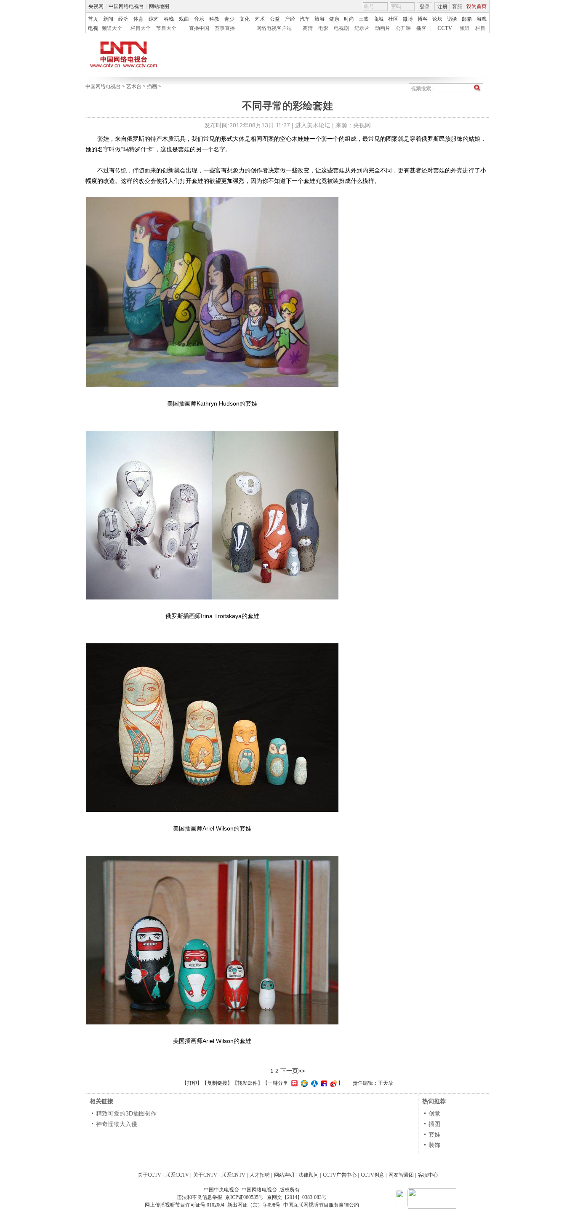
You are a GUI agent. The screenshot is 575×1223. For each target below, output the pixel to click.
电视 (93, 28)
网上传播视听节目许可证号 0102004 (184, 1205)
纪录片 (362, 28)
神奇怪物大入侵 (116, 1124)
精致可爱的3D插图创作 (126, 1113)
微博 (408, 19)
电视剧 (341, 28)
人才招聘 (260, 1175)
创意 (434, 1113)
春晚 (169, 19)
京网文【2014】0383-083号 (297, 1197)
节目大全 (166, 28)
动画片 (382, 28)
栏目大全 (140, 28)
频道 (465, 28)
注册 (442, 7)
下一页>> (292, 1070)
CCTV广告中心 (340, 1175)
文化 (245, 19)
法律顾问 (308, 1175)
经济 (123, 19)
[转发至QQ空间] (303, 1083)
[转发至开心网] (293, 1083)
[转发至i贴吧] (323, 1083)
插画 (152, 86)
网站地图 (159, 6)
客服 (457, 6)
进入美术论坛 (312, 125)
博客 (423, 19)
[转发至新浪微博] (332, 1083)
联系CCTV (177, 1175)
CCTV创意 (372, 1175)
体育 (138, 19)
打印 (192, 1083)
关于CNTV (205, 1175)
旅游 (319, 19)
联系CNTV (233, 1175)
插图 (434, 1124)
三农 (364, 19)
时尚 (349, 19)
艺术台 (133, 86)
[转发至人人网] (313, 1083)
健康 (334, 19)
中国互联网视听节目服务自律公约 (321, 1205)
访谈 (452, 19)
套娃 (434, 1134)
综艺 (154, 19)
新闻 (108, 19)
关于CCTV (149, 1175)
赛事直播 (225, 28)
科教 (214, 19)
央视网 (96, 6)
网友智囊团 (401, 1175)
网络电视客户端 (274, 28)
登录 (425, 7)
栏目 (480, 28)
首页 (93, 19)
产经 (290, 19)
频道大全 (112, 28)
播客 (421, 28)
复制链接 (217, 1083)
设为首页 (476, 6)
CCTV (444, 28)
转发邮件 (247, 1083)
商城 (378, 19)
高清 (308, 28)
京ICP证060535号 (244, 1197)
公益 (275, 19)
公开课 (403, 28)
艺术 (260, 19)
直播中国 (199, 28)
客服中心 (428, 1175)
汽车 (305, 19)
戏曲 (184, 19)
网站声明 (284, 1175)
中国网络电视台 (126, 6)
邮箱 (467, 19)
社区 (393, 19)
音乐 (199, 19)
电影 (323, 28)
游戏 (482, 19)
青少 (229, 19)
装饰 (434, 1145)
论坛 (437, 19)
